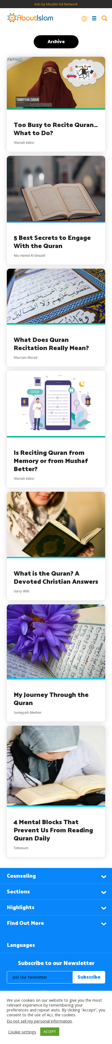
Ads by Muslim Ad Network (56, 4)
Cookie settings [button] (22, 1031)
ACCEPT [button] (49, 1031)
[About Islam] (30, 18)
